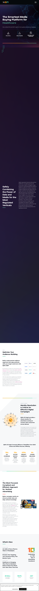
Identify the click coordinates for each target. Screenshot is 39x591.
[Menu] (35, 2)
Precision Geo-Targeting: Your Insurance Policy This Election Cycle (10, 553)
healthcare (20, 367)
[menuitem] (35, 2)
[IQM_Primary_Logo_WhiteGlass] (6, 2)
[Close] (37, 585)
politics (16, 367)
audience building (18, 379)
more (9, 368)
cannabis (4, 368)
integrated (13, 502)
